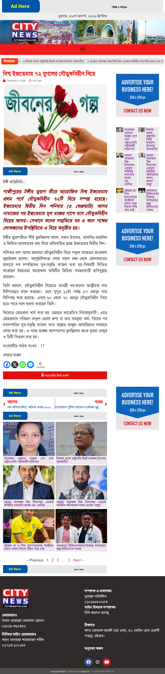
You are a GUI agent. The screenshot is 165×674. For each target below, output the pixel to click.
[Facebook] (6, 364)
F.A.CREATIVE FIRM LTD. (102, 671)
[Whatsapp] (22, 364)
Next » (78, 560)
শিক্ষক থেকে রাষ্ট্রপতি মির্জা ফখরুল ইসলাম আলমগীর (43, 61)
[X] (14, 364)
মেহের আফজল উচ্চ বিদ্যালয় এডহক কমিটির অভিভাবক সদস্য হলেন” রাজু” (81, 503)
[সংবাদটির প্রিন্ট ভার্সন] (42, 376)
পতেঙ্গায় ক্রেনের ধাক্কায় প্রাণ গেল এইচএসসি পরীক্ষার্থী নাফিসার (29, 460)
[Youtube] (107, 662)
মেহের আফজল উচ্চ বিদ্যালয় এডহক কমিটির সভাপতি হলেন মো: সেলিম (118, 61)
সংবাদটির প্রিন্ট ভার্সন (57, 376)
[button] (82, 48)
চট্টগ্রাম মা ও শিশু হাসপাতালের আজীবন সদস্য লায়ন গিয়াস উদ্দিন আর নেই (29, 547)
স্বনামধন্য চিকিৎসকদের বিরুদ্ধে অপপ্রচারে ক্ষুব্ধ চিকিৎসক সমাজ (81, 547)
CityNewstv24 (72, 671)
